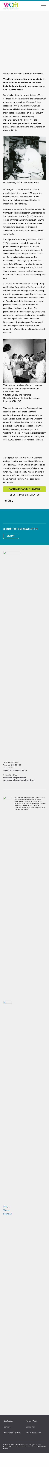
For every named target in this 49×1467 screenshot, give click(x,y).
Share (9, 501)
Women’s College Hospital (14, 778)
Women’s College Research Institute (18, 780)
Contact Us (8, 1421)
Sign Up (11, 536)
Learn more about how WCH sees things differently (24, 490)
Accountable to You (12, 1433)
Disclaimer (30, 1427)
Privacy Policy (32, 1421)
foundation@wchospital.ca (15, 770)
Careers (7, 1427)
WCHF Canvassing (33, 1433)
